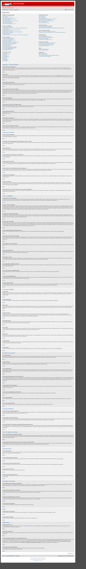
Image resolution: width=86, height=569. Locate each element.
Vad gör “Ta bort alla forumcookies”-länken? (9, 23)
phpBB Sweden (39, 559)
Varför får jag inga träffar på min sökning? (45, 36)
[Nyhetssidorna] (7, 4)
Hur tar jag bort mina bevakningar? (44, 45)
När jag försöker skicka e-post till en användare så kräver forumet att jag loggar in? (15, 34)
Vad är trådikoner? (5, 60)
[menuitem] (10, 8)
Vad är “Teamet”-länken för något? (44, 22)
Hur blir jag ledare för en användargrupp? (45, 19)
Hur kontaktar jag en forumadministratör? (45, 56)
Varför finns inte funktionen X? (43, 54)
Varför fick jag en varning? (6, 45)
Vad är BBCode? (4, 53)
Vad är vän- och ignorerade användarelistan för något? (47, 31)
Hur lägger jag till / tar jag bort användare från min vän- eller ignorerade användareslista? (52, 32)
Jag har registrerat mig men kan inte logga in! (9, 18)
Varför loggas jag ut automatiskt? (7, 22)
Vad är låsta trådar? (5, 59)
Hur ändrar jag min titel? (6, 33)
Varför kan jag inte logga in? (6, 19)
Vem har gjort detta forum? (43, 53)
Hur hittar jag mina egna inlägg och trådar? (45, 39)
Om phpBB (11, 526)
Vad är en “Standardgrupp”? (43, 21)
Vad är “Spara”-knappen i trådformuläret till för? (9, 47)
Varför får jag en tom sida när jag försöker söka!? (46, 37)
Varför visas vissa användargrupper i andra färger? (46, 20)
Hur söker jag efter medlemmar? (44, 38)
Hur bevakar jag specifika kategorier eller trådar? (46, 43)
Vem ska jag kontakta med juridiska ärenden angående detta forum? (49, 55)
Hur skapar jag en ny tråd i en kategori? (8, 38)
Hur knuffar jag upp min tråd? (6, 49)
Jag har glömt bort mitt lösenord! (7, 21)
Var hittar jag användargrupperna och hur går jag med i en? (48, 18)
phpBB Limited (29, 525)
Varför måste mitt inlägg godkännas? (7, 48)
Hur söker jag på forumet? (43, 35)
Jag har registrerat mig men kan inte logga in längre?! (10, 20)
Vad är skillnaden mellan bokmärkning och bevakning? (47, 42)
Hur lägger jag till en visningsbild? (7, 32)
